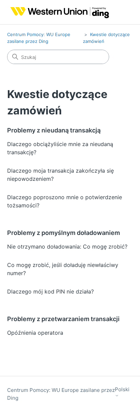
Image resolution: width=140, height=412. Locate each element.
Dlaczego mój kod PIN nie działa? (50, 291)
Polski (122, 389)
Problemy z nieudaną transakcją (54, 130)
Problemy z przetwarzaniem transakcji (63, 318)
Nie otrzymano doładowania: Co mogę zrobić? (67, 246)
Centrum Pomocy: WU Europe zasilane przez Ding (61, 394)
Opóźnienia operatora (35, 332)
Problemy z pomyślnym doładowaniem (63, 232)
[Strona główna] (58, 12)
